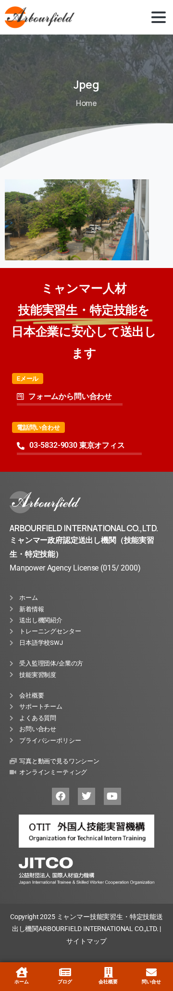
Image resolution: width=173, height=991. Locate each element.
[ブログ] (65, 972)
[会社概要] (108, 972)
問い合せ (151, 981)
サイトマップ (86, 941)
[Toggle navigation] (158, 17)
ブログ (65, 981)
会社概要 (108, 981)
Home (86, 103)
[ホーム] (21, 972)
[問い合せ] (151, 972)
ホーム (21, 981)
